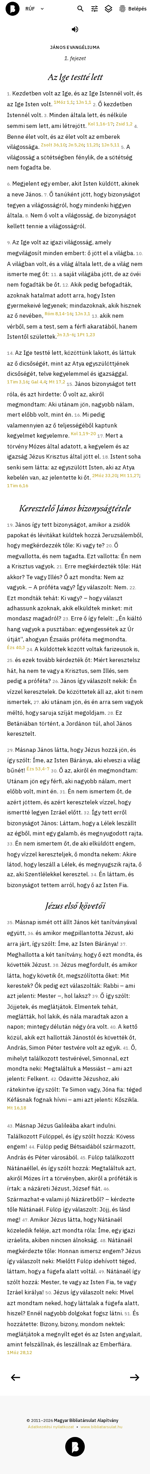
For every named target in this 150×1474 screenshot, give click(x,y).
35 (10, 923)
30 (54, 771)
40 (112, 1027)
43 (10, 1126)
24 (29, 650)
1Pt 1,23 (86, 335)
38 (55, 965)
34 (93, 875)
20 (109, 546)
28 (110, 713)
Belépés (137, 9)
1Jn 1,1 (83, 102)
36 (30, 933)
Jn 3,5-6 (65, 335)
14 (10, 353)
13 (94, 316)
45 (82, 1158)
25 (10, 660)
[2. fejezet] (134, 1377)
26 (55, 681)
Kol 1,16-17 (100, 124)
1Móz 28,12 (19, 1353)
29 (10, 750)
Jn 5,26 (76, 145)
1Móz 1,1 (63, 102)
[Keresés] (81, 8)
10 (139, 254)
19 (10, 525)
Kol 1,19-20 (83, 434)
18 (105, 457)
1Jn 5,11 (111, 145)
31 (62, 792)
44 (31, 1147)
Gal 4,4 (38, 382)
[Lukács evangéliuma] (15, 1377)
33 (10, 844)
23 (65, 619)
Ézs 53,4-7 (38, 769)
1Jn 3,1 (82, 314)
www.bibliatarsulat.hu (101, 1426)
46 (106, 1189)
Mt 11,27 (129, 476)
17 (100, 436)
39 (95, 996)
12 (65, 285)
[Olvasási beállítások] (95, 8)
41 (125, 1048)
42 (53, 1079)
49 (101, 1272)
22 (132, 588)
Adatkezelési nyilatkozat (51, 1426)
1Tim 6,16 (17, 486)
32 (86, 813)
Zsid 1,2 (124, 124)
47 (25, 1220)
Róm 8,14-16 (58, 314)
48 (102, 1241)
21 (59, 567)
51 (127, 1314)
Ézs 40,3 (16, 647)
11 (54, 275)
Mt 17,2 (57, 382)
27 (36, 702)
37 (123, 944)
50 (48, 1293)
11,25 (93, 145)
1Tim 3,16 (17, 382)
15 (69, 384)
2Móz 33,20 (104, 476)
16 (77, 415)
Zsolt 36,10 (53, 145)
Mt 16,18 (16, 1108)
